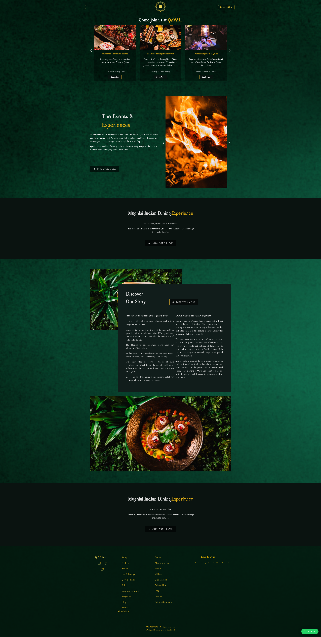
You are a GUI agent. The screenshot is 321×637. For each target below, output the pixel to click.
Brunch (158, 557)
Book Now (115, 77)
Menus (125, 568)
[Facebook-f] (105, 563)
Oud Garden (161, 579)
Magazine (126, 596)
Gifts (124, 585)
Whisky (158, 574)
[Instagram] (99, 563)
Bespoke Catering (130, 590)
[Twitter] (102, 569)
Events (158, 568)
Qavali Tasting (128, 579)
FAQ (157, 590)
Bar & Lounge (128, 574)
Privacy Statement (163, 602)
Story (124, 557)
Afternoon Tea (162, 563)
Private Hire (160, 585)
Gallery (125, 563)
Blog (124, 602)
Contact (159, 596)
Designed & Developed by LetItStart (160, 630)
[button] (88, 6)
